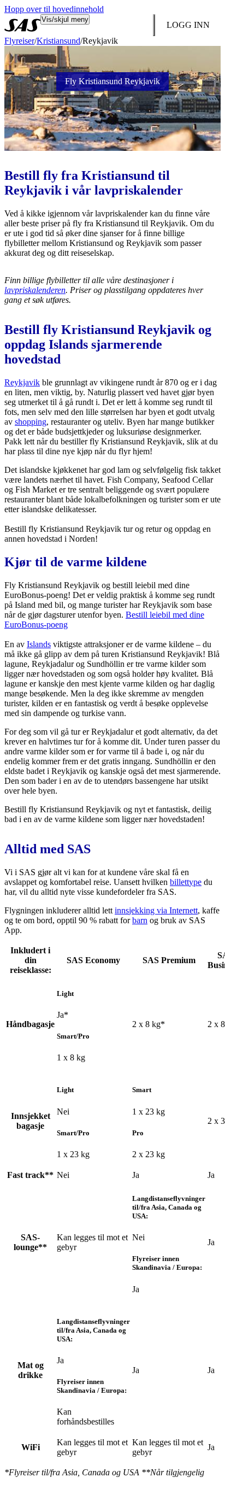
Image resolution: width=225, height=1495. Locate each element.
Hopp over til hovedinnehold (54, 9)
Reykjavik (22, 382)
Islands (39, 644)
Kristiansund (58, 40)
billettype (186, 882)
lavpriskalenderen (35, 290)
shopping (30, 421)
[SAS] (22, 25)
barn (139, 920)
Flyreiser (19, 40)
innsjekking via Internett (156, 910)
